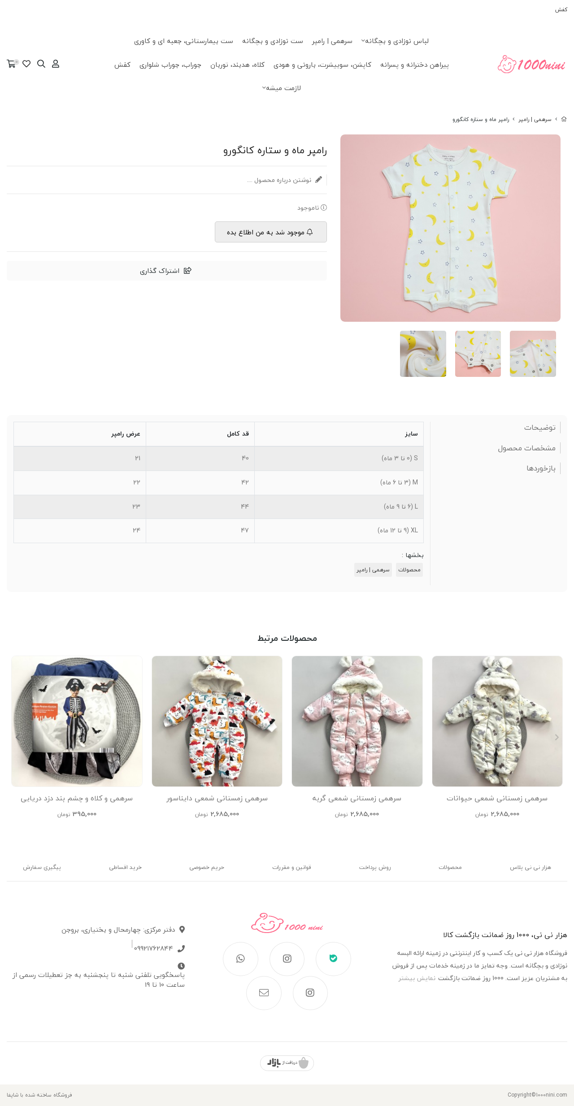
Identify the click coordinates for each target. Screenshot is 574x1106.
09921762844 (153, 948)
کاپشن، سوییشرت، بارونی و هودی (322, 64)
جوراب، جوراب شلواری (170, 64)
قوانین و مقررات (291, 867)
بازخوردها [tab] (541, 468)
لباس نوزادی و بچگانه (397, 41)
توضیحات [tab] (540, 427)
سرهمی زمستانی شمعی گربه (357, 798)
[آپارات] (310, 993)
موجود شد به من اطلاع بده (265, 232)
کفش (561, 9)
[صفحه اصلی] (564, 119)
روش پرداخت (375, 867)
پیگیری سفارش (42, 867)
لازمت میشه (283, 88)
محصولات (409, 570)
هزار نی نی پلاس (530, 867)
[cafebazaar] (287, 1063)
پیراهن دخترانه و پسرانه (414, 64)
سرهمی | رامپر (332, 41)
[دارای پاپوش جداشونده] (497, 721)
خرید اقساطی (125, 867)
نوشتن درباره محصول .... (280, 180)
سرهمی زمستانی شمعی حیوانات (497, 798)
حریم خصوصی (206, 867)
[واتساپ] (241, 959)
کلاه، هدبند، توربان (237, 64)
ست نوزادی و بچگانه (272, 41)
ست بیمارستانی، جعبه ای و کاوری (183, 41)
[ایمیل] (264, 993)
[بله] (333, 959)
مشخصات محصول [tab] (527, 448)
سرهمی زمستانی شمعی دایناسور (217, 798)
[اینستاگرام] (287, 959)
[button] (17, 737)
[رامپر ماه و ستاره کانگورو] (287, 927)
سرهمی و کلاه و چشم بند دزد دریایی (77, 798)
